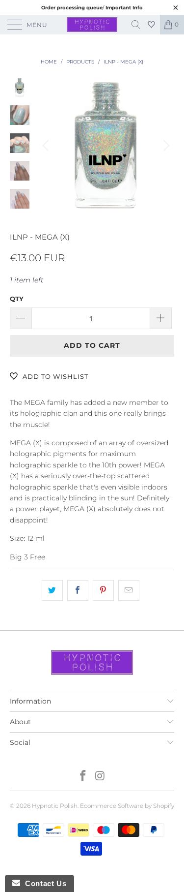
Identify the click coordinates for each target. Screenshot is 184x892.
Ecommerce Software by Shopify (127, 805)
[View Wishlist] (153, 24)
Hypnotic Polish (55, 805)
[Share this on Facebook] (77, 590)
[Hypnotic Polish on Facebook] (83, 777)
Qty (17, 299)
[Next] (165, 145)
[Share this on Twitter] (52, 590)
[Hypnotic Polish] (92, 24)
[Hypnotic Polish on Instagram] (100, 777)
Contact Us (43, 883)
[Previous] (47, 145)
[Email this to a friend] (128, 590)
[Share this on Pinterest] (103, 590)
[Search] (139, 24)
